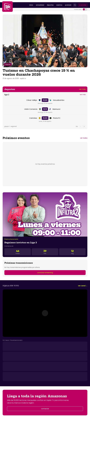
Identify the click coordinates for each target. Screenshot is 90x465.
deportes (50, 5)
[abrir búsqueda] (75, 5)
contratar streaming (45, 272)
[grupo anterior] (80, 126)
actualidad (40, 5)
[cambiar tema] (85, 9)
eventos (59, 5)
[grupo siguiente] (84, 126)
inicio (31, 5)
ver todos (83, 138)
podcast (68, 5)
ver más (82, 89)
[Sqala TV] (7, 6)
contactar (45, 409)
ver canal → (82, 286)
